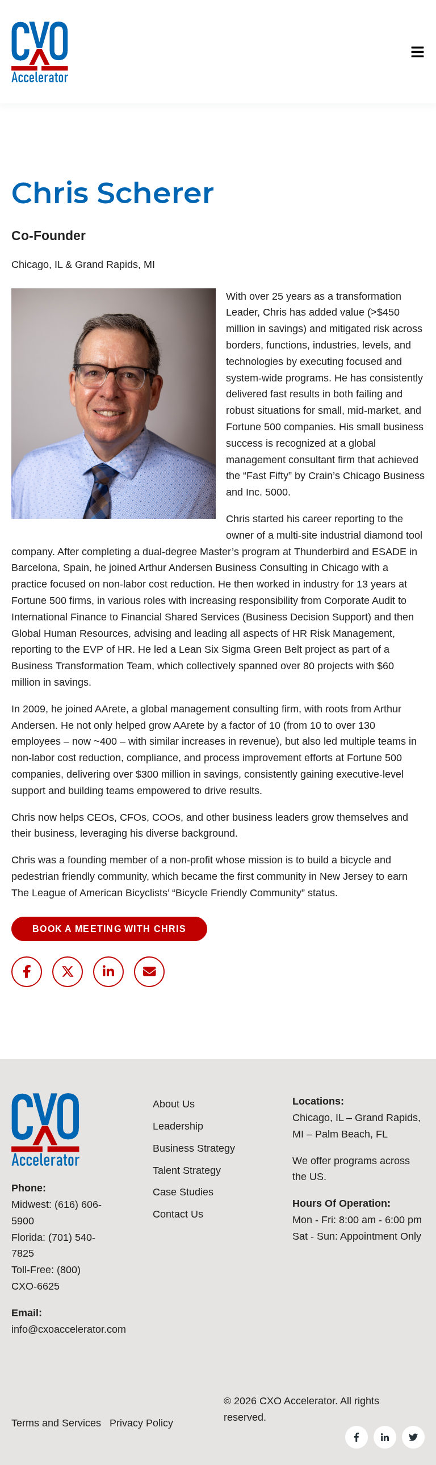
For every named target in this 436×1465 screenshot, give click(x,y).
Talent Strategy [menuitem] (187, 1170)
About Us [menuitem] (174, 1104)
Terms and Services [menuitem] (56, 1423)
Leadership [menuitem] (178, 1126)
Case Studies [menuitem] (183, 1192)
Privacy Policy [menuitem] (141, 1423)
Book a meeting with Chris (109, 929)
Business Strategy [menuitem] (194, 1148)
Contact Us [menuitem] (178, 1214)
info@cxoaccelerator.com (68, 1329)
